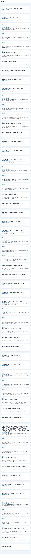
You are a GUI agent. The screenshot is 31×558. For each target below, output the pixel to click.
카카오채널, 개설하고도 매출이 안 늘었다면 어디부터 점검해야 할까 (13, 159)
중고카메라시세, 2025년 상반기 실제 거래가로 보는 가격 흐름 (12, 502)
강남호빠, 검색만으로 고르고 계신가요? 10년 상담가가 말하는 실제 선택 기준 (14, 373)
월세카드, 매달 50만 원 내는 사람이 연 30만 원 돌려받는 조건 (12, 176)
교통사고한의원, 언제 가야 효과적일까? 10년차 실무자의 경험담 (12, 212)
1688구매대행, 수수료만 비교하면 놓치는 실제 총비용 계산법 (12, 123)
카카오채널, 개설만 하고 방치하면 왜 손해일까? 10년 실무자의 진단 (13, 292)
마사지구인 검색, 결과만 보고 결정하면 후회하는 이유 (11, 408)
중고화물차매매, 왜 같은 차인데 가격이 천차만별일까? (11, 337)
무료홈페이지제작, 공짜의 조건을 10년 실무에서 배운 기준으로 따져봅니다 (14, 274)
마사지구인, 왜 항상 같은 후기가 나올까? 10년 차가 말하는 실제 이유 (13, 466)
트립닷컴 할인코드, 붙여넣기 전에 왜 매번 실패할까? (10, 61)
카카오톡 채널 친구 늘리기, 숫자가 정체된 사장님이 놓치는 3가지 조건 (13, 114)
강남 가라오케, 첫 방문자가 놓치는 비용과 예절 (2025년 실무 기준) (13, 283)
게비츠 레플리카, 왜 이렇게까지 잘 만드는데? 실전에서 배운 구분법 (13, 484)
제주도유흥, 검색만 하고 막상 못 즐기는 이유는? (10, 537)
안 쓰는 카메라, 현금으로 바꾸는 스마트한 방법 (9, 457)
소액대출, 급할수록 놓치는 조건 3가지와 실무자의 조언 (11, 475)
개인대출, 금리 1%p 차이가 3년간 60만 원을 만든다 (10, 346)
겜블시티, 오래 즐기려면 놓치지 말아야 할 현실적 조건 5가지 (12, 265)
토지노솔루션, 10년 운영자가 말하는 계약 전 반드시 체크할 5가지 (13, 493)
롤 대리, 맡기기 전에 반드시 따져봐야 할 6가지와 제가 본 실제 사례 (13, 301)
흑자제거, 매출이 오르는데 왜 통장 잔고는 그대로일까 (11, 221)
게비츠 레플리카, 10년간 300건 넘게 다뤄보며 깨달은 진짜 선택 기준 (13, 70)
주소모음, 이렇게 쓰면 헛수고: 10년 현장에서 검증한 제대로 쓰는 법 (13, 132)
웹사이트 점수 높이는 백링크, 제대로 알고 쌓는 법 (10, 194)
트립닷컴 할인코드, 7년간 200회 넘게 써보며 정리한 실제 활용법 (12, 88)
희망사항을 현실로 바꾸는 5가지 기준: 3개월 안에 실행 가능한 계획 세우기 (14, 230)
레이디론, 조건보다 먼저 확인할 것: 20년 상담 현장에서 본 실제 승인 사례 (14, 185)
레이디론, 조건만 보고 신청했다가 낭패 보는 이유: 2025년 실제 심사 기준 (14, 448)
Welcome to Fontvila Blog (6, 546)
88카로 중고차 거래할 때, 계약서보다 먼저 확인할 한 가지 (11, 17)
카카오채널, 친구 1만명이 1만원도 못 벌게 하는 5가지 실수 (11, 364)
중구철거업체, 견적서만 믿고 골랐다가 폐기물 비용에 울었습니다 (12, 417)
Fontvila (2, 1)
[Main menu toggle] (29, 1)
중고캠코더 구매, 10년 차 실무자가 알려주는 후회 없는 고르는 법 (12, 390)
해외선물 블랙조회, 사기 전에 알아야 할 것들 (9, 399)
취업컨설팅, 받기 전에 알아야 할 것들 (8, 247)
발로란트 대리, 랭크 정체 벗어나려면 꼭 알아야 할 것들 (11, 105)
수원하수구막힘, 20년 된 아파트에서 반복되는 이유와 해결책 (12, 141)
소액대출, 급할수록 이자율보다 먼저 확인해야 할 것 (10, 203)
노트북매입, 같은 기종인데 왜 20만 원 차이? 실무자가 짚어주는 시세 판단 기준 (15, 256)
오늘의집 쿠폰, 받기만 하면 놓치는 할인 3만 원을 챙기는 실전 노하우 (13, 519)
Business (3, 24)
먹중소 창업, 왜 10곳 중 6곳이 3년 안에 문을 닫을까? (11, 97)
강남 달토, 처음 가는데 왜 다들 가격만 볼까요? (9, 26)
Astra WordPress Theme (21, 555)
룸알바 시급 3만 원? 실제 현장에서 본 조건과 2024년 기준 (11, 328)
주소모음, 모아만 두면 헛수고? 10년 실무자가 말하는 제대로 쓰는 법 (13, 150)
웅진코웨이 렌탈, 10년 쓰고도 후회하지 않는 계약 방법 (11, 355)
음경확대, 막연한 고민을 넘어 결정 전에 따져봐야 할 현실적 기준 (12, 79)
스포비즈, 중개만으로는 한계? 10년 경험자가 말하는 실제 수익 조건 (13, 8)
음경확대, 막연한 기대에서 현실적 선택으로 (9, 34)
